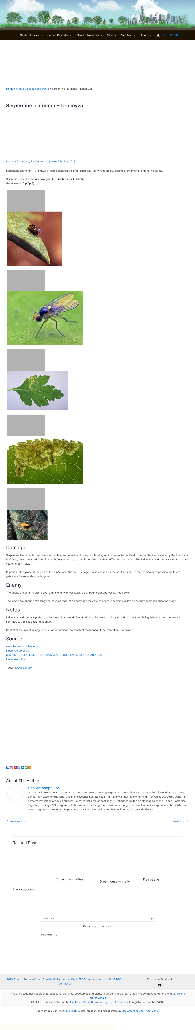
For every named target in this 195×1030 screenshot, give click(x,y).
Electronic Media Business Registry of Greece (98, 1002)
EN (176, 35)
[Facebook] (159, 985)
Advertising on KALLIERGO (104, 979)
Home (9, 88)
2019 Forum (14, 979)
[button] (40, 35)
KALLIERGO (72, 1010)
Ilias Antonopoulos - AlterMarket (141, 1010)
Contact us (65, 983)
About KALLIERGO (74, 979)
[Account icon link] (158, 35)
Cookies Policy (51, 979)
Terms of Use (32, 979)
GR (171, 35)
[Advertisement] (97, 62)
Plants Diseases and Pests (32, 88)
